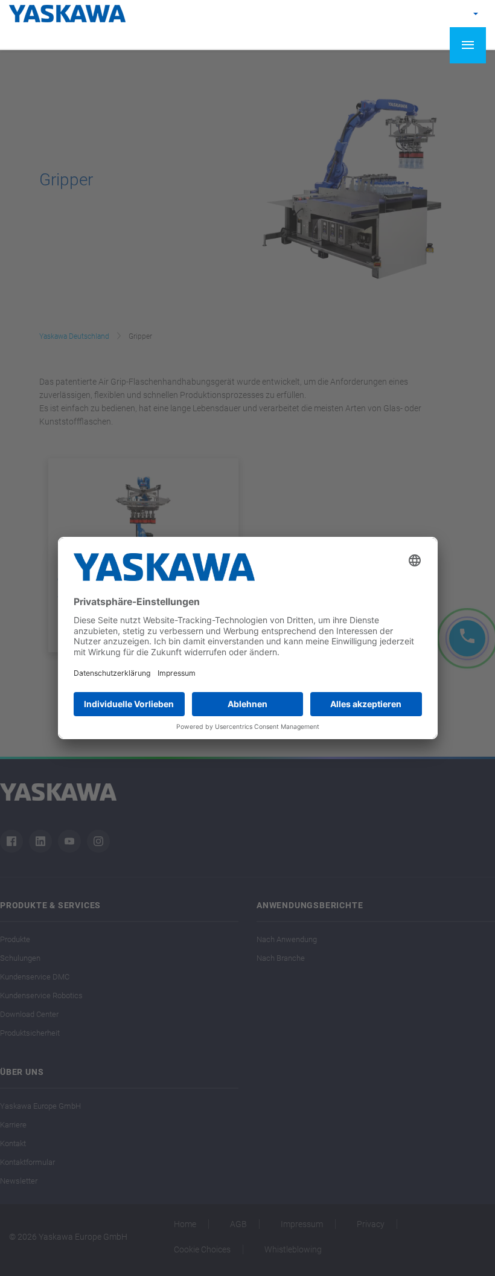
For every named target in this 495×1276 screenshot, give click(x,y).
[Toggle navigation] (468, 45)
